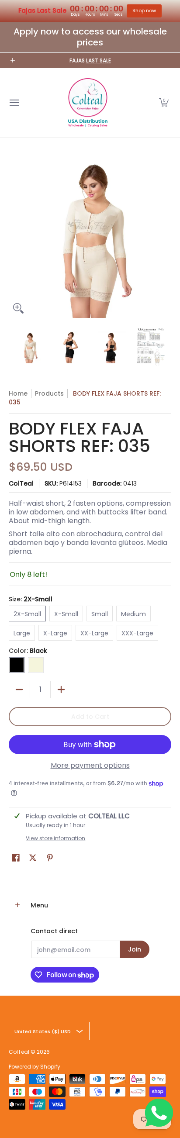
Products (49, 393)
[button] (163, 103)
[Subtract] (19, 690)
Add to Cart (90, 716)
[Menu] (14, 103)
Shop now (144, 10)
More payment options (90, 765)
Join (134, 949)
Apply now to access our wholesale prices (90, 36)
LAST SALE (98, 60)
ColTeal (21, 483)
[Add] (61, 690)
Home (18, 393)
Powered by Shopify (34, 1066)
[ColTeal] (88, 103)
